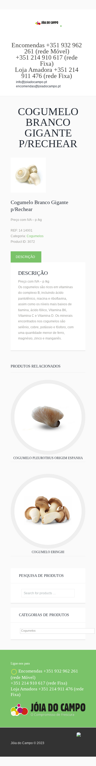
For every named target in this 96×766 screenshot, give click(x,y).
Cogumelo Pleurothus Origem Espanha (48, 458)
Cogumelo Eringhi (48, 552)
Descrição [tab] (25, 257)
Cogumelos (35, 236)
